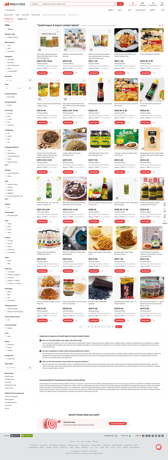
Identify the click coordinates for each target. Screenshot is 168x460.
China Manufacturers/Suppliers (58, 445)
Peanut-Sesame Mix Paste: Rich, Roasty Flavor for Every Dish (75, 303)
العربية (91, 447)
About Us (72, 441)
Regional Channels (117, 445)
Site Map (88, 441)
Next (117, 327)
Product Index (127, 445)
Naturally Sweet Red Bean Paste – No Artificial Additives (125, 303)
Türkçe (119, 447)
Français (55, 447)
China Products (44, 445)
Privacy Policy (93, 451)
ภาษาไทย (112, 447)
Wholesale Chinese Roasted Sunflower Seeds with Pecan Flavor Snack (74, 204)
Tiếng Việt (125, 447)
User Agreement (75, 451)
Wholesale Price (85, 445)
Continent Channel (96, 445)
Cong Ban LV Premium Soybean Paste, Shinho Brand (125, 154)
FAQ (78, 441)
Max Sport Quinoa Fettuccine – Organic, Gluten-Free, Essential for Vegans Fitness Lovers (152, 304)
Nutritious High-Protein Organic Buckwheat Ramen (123, 253)
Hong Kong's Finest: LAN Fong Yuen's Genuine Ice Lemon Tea (48, 204)
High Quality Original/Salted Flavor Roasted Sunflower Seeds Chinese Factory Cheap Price (47, 56)
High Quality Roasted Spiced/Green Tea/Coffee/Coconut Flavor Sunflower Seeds (74, 106)
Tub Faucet (8, 405)
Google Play (27, 436)
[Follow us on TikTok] (147, 436)
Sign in (162, 5)
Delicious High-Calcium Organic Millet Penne (99, 253)
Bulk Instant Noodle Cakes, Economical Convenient (126, 105)
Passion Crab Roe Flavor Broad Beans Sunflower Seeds (49, 105)
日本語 (102, 447)
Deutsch (77, 447)
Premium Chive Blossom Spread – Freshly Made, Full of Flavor (150, 204)
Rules (162, 10)
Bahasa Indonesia (135, 447)
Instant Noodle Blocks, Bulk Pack (150, 54)
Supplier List (22, 19)
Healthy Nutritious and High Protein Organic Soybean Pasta (125, 55)
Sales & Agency (9, 399)
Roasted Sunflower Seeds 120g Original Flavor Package (126, 204)
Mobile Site (95, 441)
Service (7, 408)
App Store (15, 436)
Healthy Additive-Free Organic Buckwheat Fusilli (72, 154)
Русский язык (63, 447)
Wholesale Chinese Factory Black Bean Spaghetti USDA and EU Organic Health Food (152, 155)
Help (129, 10)
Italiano (71, 447)
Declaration (84, 451)
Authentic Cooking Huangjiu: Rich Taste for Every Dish (100, 204)
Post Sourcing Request (118, 423)
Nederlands (85, 447)
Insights (135, 445)
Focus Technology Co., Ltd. (85, 453)
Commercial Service (11, 402)
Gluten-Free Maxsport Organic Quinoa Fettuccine (48, 303)
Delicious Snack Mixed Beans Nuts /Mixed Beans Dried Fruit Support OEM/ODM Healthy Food (99, 56)
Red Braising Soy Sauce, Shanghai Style (100, 104)
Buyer (119, 10)
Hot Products (34, 445)
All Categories (11, 10)
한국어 (96, 447)
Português (48, 447)
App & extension (140, 10)
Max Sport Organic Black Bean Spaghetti (97, 303)
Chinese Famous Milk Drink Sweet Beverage (73, 55)
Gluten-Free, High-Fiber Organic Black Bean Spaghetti (74, 253)
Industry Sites (106, 445)
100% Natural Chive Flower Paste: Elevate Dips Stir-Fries (98, 154)
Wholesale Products (73, 445)
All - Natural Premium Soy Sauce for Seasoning (150, 105)
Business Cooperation (11, 396)
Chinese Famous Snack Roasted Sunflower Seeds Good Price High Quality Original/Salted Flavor (47, 155)
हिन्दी (107, 447)
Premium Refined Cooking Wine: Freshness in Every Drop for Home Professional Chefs (151, 254)
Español (42, 447)
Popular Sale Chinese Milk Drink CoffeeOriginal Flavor (46, 253)
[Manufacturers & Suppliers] (14, 4)
